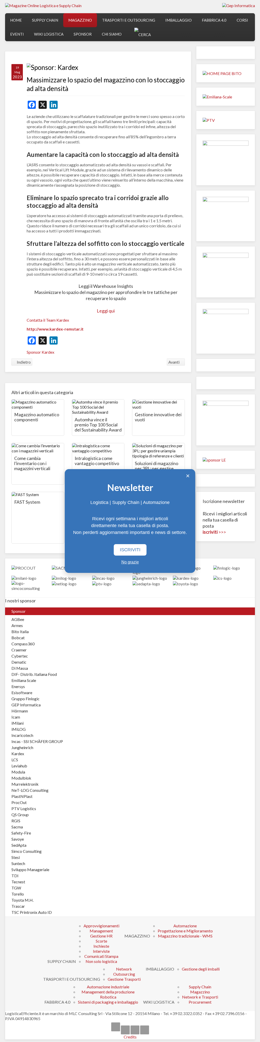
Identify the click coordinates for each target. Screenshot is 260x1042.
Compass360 (23, 643)
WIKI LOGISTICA (48, 34)
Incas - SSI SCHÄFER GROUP (37, 741)
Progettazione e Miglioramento (185, 930)
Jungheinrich (22, 747)
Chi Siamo (112, 34)
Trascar (18, 906)
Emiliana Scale (23, 680)
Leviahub (19, 765)
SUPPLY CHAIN (45, 20)
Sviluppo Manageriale (30, 869)
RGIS (15, 820)
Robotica (108, 996)
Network (124, 968)
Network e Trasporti (200, 996)
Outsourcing (124, 974)
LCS (14, 759)
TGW (16, 887)
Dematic (18, 662)
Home (16, 20)
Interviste (101, 951)
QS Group (20, 814)
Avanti (174, 362)
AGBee (17, 619)
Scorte (101, 941)
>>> (214, 532)
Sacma (17, 826)
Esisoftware (21, 692)
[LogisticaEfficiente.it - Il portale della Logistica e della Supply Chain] (43, 5)
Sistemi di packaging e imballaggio (108, 1002)
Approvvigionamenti (101, 925)
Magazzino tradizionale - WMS (185, 935)
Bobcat (18, 637)
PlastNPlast (21, 796)
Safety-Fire (21, 832)
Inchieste (101, 946)
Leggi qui (106, 311)
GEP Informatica (26, 704)
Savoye (17, 839)
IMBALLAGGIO (160, 968)
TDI (15, 875)
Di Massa (19, 668)
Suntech (18, 863)
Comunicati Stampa (101, 956)
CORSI (242, 20)
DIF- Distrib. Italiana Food (34, 674)
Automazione (185, 925)
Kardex (17, 753)
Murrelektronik (25, 784)
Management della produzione (108, 991)
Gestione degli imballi (201, 968)
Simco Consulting (26, 851)
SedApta (18, 845)
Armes (17, 625)
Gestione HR (101, 935)
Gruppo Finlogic (25, 698)
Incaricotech (22, 735)
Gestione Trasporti (124, 979)
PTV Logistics (23, 808)
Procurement (200, 1002)
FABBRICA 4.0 (214, 20)
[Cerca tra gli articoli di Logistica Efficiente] (142, 34)
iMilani (17, 723)
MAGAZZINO (80, 20)
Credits (130, 1036)
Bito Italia (20, 631)
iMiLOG (18, 729)
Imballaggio (178, 20)
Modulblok (21, 778)
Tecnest (18, 881)
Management (101, 930)
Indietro (23, 362)
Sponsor (83, 34)
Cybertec (19, 655)
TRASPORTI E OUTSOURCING (128, 20)
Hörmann (19, 710)
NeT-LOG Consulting (29, 790)
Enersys (18, 686)
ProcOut (19, 802)
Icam (15, 716)
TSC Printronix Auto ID (31, 912)
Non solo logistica (101, 961)
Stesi (15, 857)
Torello (17, 893)
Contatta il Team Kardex (48, 320)
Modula (18, 771)
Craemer (19, 649)
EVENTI (17, 34)
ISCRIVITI (130, 549)
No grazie (130, 562)
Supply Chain (200, 986)
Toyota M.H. (22, 900)
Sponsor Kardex (40, 352)
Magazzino (200, 991)
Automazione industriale (108, 986)
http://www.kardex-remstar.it (55, 328)
